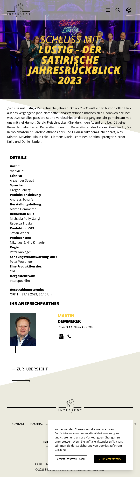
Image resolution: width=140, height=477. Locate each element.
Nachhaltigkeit (41, 424)
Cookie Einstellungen (71, 459)
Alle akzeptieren (110, 459)
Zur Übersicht (32, 369)
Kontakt (18, 424)
